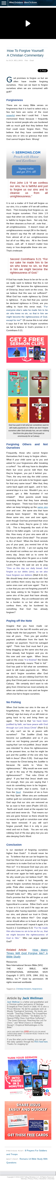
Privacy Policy (33, 1179)
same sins (42, 507)
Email (32, 60)
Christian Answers (23, 989)
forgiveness (37, 989)
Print (26, 60)
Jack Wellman (16, 60)
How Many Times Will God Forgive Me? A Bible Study (27, 953)
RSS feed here (41, 1042)
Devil (18, 792)
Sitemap (24, 1179)
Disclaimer (43, 1179)
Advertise (51, 1179)
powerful (10, 115)
